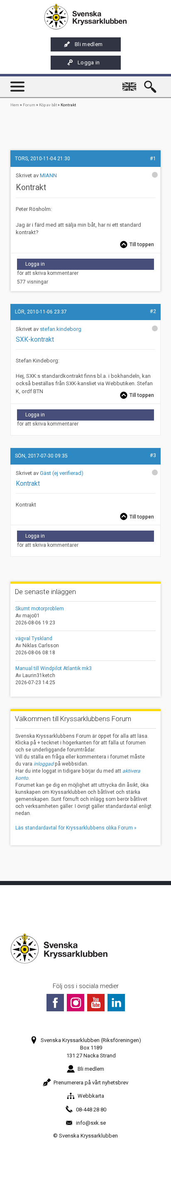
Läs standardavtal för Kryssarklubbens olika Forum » (76, 828)
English (131, 83)
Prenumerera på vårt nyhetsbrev (91, 1082)
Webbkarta (91, 1096)
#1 (153, 158)
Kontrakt (28, 483)
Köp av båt (48, 105)
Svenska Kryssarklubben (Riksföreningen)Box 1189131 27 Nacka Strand (91, 1047)
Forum (29, 105)
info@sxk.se (91, 1123)
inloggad (44, 764)
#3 (153, 455)
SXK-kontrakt (35, 339)
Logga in (89, 62)
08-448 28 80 (91, 1109)
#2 (153, 311)
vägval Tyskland (33, 638)
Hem (14, 105)
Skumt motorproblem (39, 609)
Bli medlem (89, 44)
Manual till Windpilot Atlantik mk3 (53, 668)
